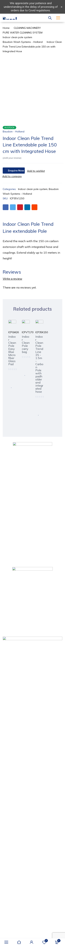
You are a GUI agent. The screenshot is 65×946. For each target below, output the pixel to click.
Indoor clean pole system (17, 37)
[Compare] (12, 176)
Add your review (12, 157)
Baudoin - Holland (13, 131)
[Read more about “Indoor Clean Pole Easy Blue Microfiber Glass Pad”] (11, 378)
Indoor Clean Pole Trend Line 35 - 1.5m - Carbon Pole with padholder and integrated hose (39, 364)
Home (6, 28)
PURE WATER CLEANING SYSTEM (22, 32)
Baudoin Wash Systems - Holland (23, 42)
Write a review (12, 278)
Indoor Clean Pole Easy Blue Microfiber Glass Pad (12, 350)
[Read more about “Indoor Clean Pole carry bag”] (25, 366)
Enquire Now (16, 170)
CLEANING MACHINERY (27, 28)
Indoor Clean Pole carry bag (26, 344)
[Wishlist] (36, 171)
